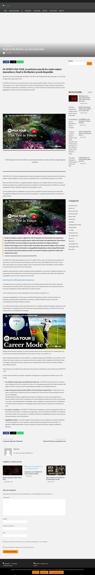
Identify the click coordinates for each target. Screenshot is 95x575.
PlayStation (53, 10)
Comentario (6, 497)
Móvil (70, 222)
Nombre (5, 519)
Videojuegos (72, 246)
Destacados (72, 211)
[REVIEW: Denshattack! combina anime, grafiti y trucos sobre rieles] (73, 107)
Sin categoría (72, 235)
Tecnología (36, 10)
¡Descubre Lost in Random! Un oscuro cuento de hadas (33, 473)
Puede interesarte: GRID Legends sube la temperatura (18, 280)
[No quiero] (93, 571)
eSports (45, 10)
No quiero (44, 572)
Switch (70, 241)
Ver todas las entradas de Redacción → (23, 453)
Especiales (28, 10)
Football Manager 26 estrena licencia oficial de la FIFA (85, 159)
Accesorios (72, 205)
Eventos (61, 10)
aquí (47, 293)
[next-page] (72, 170)
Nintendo (71, 227)
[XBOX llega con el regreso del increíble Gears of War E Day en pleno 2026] (73, 96)
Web (4, 533)
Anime (70, 208)
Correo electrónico (8, 526)
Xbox (5, 10)
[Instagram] (91, 1)
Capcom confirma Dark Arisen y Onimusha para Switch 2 (85, 133)
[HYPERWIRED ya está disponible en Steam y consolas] (73, 119)
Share (6, 62)
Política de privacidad (56, 572)
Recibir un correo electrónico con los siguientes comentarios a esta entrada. (25, 541)
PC (22, 10)
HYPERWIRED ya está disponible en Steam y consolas (84, 121)
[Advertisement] (34, 103)
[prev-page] (70, 170)
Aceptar (36, 572)
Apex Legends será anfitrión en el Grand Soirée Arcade (55, 478)
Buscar (71, 61)
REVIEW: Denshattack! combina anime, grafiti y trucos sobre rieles (85, 108)
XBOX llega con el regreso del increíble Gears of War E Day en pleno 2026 (84, 98)
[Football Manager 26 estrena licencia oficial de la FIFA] (73, 158)
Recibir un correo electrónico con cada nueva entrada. (18, 547)
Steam (70, 238)
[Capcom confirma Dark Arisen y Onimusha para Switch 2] (73, 132)
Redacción (9, 52)
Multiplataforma (14, 10)
